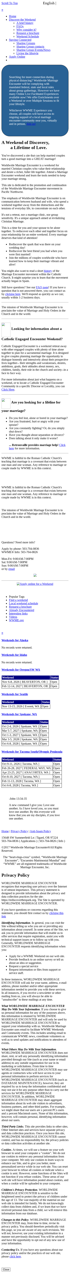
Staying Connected (20, 39)
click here (15, 1256)
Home (12, 16)
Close (6, 1269)
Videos (13, 616)
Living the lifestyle (27, 53)
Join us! (31, 123)
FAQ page (42, 287)
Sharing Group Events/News (33, 49)
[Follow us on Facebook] (35, 575)
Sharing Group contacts (30, 46)
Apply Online (17, 56)
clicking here (12, 294)
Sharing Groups (25, 43)
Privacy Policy (19, 831)
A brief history (24, 23)
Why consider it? (26, 29)
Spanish (63, 3)
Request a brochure (27, 33)
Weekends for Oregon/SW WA (20, 669)
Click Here (7, 389)
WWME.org (16, 620)
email (11, 569)
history (48, 270)
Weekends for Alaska (14, 640)
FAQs (20, 26)
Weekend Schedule (27, 36)
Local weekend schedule (23, 603)
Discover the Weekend (22, 19)
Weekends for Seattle (14, 694)
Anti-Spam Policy (40, 831)
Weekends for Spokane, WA (19, 714)
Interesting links (18, 613)
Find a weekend (18, 600)
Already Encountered (21, 610)
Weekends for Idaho (14, 654)
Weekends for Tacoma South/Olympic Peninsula (31, 751)
